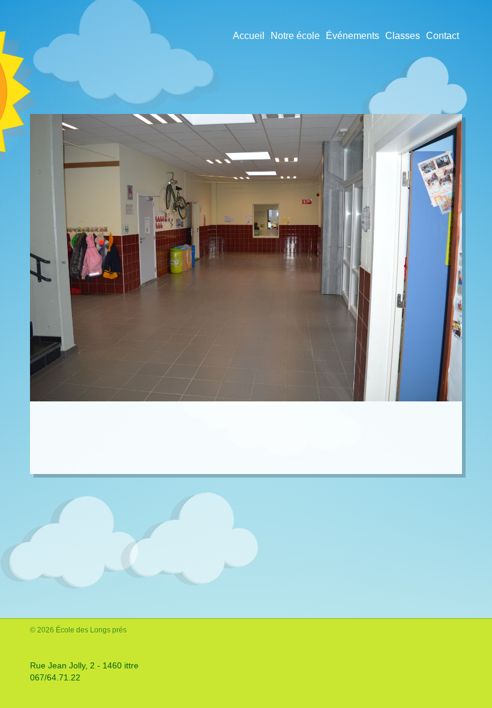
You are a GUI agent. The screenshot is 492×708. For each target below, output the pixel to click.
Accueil (249, 36)
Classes (402, 36)
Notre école (295, 36)
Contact (442, 36)
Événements (352, 36)
